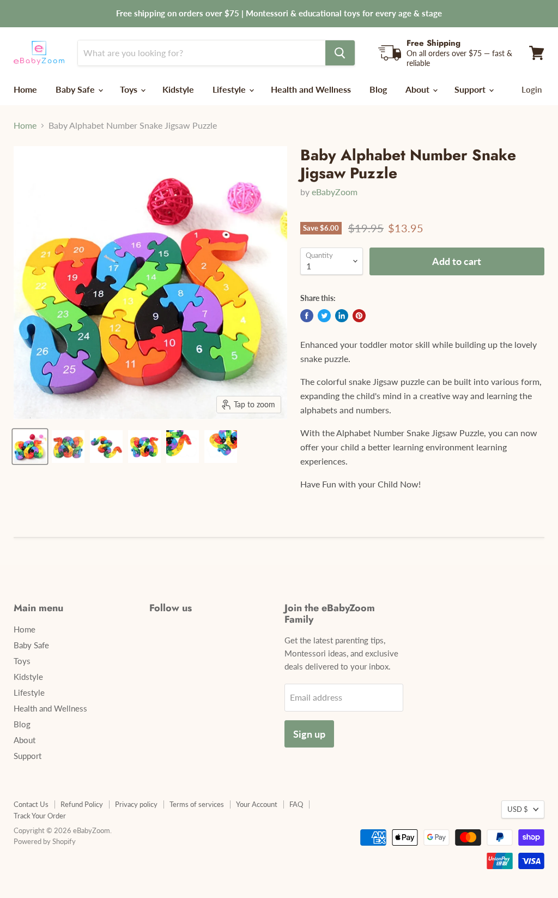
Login (531, 89)
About (418, 89)
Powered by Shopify (45, 841)
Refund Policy (81, 804)
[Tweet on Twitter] (324, 315)
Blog (378, 89)
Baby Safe (76, 89)
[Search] (340, 52)
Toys (130, 89)
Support (471, 89)
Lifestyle (230, 89)
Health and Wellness (311, 89)
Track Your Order (40, 815)
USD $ (517, 809)
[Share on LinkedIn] (341, 315)
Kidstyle (178, 89)
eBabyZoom (334, 191)
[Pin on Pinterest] (359, 315)
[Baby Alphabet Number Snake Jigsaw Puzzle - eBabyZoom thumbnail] (30, 446)
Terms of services (196, 804)
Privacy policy (136, 804)
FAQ (296, 804)
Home (25, 89)
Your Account (256, 804)
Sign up (309, 734)
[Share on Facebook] (306, 315)
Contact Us (31, 804)
